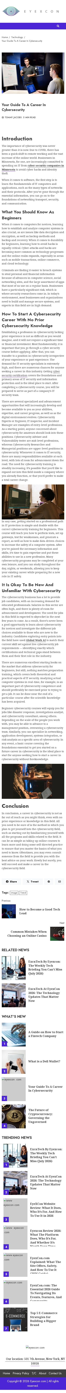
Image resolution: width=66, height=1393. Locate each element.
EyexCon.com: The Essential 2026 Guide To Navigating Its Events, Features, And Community (15, 1292)
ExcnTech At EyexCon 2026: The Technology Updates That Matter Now (14, 995)
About (42, 1373)
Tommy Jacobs (13, 117)
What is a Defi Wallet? (14, 1062)
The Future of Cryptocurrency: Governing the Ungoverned (14, 1116)
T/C (34, 1373)
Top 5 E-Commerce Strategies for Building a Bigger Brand (15, 1319)
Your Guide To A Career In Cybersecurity (14, 1089)
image (14, 892)
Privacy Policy (21, 1373)
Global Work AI (36, 640)
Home (6, 1373)
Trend (23, 892)
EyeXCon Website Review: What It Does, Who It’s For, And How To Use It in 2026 (15, 1210)
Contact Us (55, 1373)
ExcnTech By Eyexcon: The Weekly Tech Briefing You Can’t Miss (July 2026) (14, 968)
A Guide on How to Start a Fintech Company (14, 1034)
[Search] (58, 26)
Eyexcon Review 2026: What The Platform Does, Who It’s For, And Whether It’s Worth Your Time (15, 1237)
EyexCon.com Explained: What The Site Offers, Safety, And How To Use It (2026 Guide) (15, 1265)
